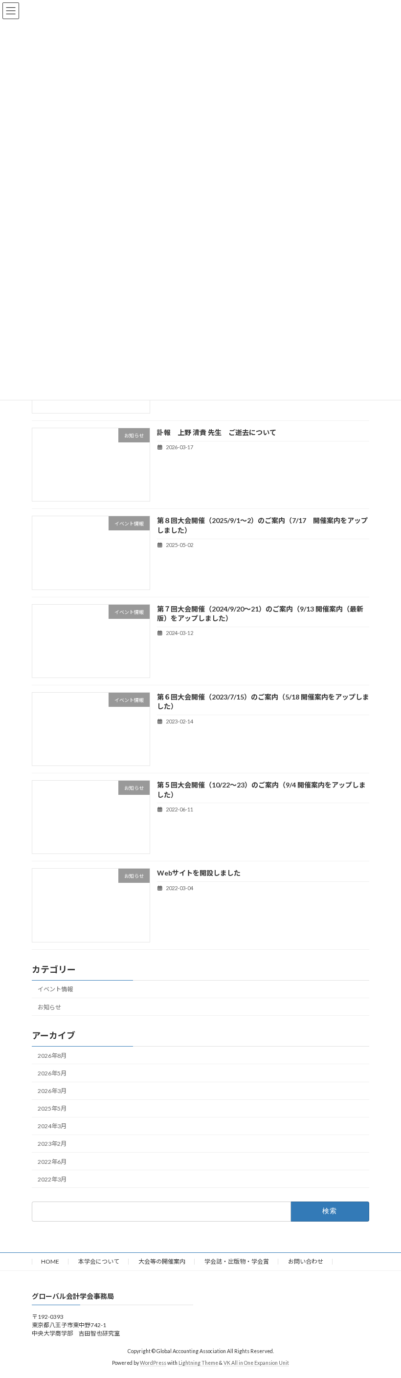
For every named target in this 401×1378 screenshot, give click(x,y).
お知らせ (49, 1007)
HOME (50, 1261)
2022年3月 (52, 1179)
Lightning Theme (198, 1363)
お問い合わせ (305, 1261)
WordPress (153, 1363)
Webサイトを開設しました (199, 873)
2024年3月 (52, 1126)
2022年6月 (52, 1161)
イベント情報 (55, 989)
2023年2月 (52, 1144)
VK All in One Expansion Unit (256, 1363)
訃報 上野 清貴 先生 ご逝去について (216, 432)
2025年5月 (52, 1108)
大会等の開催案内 (161, 1261)
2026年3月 (52, 1090)
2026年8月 (52, 1055)
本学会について (98, 1261)
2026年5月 (52, 1073)
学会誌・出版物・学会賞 (236, 1261)
